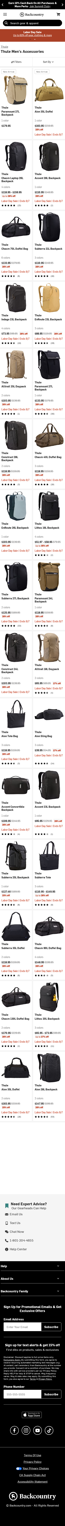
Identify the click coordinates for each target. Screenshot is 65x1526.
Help (4, 1266)
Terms (33, 1378)
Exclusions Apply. (12, 1359)
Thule (4, 46)
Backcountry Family (14, 1291)
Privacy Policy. (45, 1378)
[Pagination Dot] (30, 39)
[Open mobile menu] (5, 14)
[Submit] (6, 22)
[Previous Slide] (2, 4)
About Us (7, 1278)
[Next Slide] (62, 4)
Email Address (14, 1319)
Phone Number (14, 1386)
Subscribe (51, 1327)
